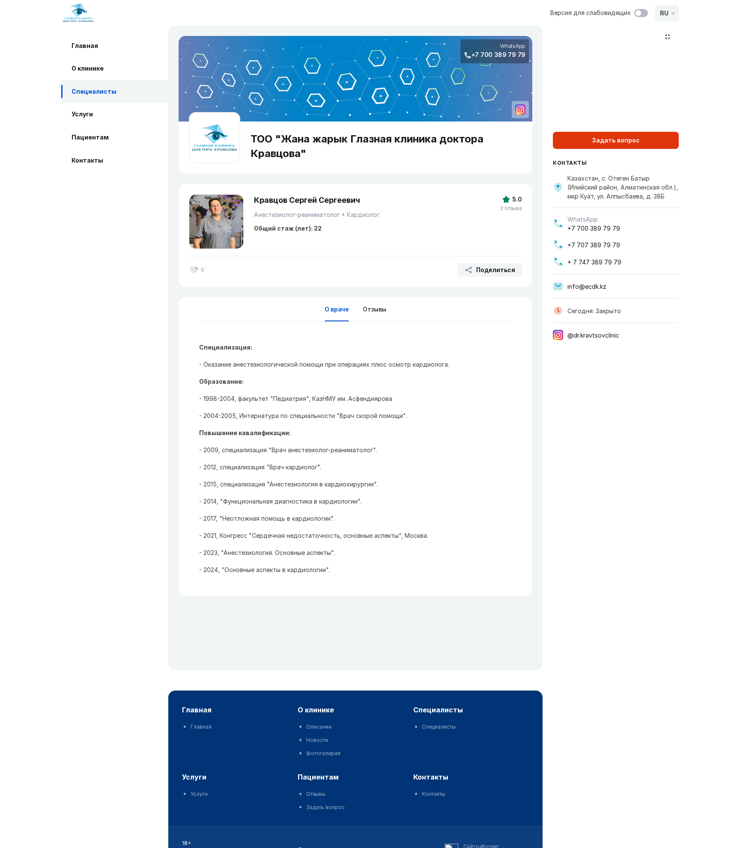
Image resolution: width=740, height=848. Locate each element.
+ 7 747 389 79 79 (594, 262)
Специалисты (94, 91)
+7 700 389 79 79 (498, 54)
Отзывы (374, 309)
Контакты (87, 160)
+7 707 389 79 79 (593, 245)
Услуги (82, 114)
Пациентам (90, 137)
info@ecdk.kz (586, 286)
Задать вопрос (325, 807)
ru (664, 13)
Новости (317, 740)
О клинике (88, 68)
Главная (85, 45)
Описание (318, 726)
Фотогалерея (323, 753)
